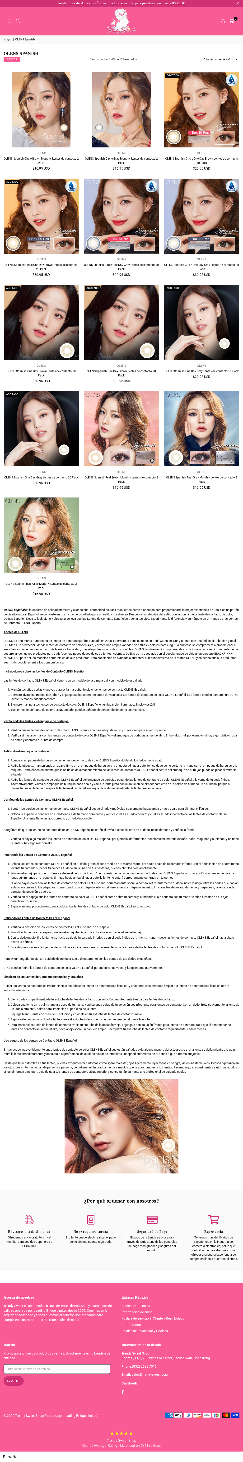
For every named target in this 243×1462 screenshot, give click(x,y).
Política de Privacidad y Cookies (145, 1331)
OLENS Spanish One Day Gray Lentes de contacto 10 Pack (202, 371)
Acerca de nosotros (136, 1306)
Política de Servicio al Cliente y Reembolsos (153, 1318)
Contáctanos (131, 1325)
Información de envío (137, 1312)
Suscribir (13, 1380)
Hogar (8, 39)
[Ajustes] (223, 21)
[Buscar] (18, 21)
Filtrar (12, 59)
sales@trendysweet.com (150, 1374)
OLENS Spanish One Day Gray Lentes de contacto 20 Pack (41, 477)
